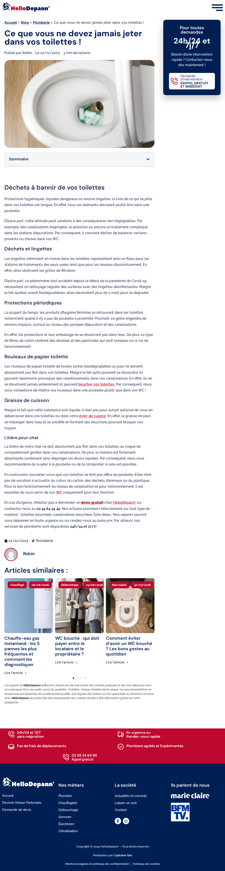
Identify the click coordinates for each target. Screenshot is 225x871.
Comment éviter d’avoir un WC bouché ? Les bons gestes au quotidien (129, 646)
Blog (25, 22)
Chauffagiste (67, 803)
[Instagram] (126, 821)
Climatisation (68, 831)
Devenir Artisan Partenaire (22, 803)
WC (59, 492)
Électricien (66, 824)
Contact (121, 810)
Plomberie (41, 22)
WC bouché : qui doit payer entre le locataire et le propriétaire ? (77, 646)
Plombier (65, 796)
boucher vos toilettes (96, 384)
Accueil (10, 22)
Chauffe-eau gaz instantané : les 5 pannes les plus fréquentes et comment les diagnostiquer (22, 651)
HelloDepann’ (124, 502)
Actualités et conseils (131, 796)
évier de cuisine (92, 416)
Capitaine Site (123, 855)
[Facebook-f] (118, 821)
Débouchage (68, 810)
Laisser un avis (126, 803)
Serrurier (64, 817)
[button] (148, 159)
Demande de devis (16, 810)
